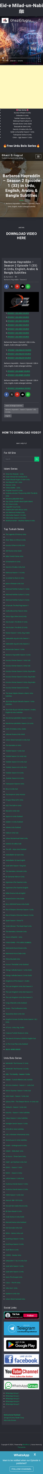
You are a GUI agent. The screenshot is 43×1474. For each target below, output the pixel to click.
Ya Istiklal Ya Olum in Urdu (15, 578)
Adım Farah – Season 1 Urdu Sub (17, 1096)
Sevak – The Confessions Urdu (16, 1008)
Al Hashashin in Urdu (13, 561)
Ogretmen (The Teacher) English (17, 888)
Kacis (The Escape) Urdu (14, 1277)
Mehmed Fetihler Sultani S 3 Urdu (17, 600)
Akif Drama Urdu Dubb (14, 551)
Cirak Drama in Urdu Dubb (15, 1217)
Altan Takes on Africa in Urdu (16, 540)
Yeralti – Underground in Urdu (16, 1145)
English (7, 416)
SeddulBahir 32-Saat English (15, 860)
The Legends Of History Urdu (16, 534)
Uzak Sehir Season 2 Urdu (15, 1272)
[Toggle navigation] (38, 156)
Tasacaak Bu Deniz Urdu (22, 126)
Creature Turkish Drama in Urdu (17, 1033)
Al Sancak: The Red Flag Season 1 (17, 605)
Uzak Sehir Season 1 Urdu (15, 1266)
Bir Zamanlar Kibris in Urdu (15, 877)
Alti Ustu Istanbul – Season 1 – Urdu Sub (20, 1085)
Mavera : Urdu (11, 485)
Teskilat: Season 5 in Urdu (15, 773)
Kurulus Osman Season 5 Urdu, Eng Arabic (20, 682)
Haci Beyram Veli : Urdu (14, 482)
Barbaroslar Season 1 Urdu (15, 649)
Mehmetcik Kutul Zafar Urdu (16, 953)
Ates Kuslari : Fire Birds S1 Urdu (16, 622)
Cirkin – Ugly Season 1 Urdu (22, 137)
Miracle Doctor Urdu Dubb (22, 124)
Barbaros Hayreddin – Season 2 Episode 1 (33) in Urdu (20, 411)
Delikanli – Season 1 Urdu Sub (16, 1107)
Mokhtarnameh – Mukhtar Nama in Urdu (20, 520)
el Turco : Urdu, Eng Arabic (15, 1027)
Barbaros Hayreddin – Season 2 (15, 280)
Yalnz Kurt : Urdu (11, 1288)
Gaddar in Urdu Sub (13, 1293)
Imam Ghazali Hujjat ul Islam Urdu (18, 479)
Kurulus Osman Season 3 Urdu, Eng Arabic (20, 671)
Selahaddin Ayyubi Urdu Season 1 (17, 638)
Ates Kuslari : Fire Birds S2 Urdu (16, 627)
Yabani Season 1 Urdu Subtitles (17, 1118)
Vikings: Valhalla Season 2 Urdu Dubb (19, 975)
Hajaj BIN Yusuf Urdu (13, 507)
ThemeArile (21, 1447)
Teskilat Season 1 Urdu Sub (15, 751)
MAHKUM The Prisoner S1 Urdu (17, 1063)
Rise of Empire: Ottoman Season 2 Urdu (20, 915)
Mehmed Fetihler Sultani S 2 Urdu (17, 594)
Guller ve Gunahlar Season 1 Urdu (22, 132)
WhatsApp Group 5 (12, 1404)
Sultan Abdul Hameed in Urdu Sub (18, 740)
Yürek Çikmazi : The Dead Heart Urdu (19, 926)
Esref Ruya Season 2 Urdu (15, 1244)
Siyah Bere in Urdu (12, 1250)
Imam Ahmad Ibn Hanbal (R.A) (16, 477)
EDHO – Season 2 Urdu (14, 1173)
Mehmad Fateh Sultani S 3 (22, 121)
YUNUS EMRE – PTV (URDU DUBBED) (18, 942)
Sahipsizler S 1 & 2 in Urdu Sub (16, 1261)
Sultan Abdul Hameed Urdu (15, 1299)
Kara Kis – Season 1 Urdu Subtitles (18, 1112)
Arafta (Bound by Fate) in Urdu (16, 611)
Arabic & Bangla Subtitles (13, 405)
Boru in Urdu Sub (12, 789)
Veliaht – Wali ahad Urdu (14, 1151)
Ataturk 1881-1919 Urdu (14, 1200)
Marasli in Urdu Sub (12, 811)
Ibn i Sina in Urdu (12, 504)
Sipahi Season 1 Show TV (14, 920)
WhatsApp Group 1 (12, 1393)
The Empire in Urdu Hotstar (15, 794)
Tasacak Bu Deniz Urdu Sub (15, 1014)
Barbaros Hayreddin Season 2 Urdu (18, 655)
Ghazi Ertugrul (12, 155)
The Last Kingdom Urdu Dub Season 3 (19, 986)
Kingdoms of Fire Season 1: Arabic (17, 981)
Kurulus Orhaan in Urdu (22, 113)
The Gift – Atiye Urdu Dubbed (16, 849)
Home (21, 200)
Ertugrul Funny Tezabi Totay (14, 1418)
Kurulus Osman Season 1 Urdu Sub (18, 660)
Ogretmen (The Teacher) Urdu (16, 882)
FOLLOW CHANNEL (22, 1469)
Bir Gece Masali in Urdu (14, 1211)
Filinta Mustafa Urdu (13, 959)
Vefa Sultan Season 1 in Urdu (16, 515)
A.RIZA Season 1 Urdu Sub (15, 1178)
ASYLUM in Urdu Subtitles (15, 1129)
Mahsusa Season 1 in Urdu (15, 572)
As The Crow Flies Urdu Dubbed (17, 1044)
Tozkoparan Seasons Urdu (15, 784)
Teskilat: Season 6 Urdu (22, 118)
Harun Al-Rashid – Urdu (14, 937)
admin (9, 277)
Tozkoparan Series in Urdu (22, 135)
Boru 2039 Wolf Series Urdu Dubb (17, 904)
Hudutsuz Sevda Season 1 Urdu (17, 1184)
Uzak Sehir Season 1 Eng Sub (16, 866)
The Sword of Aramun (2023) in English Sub (21, 1038)
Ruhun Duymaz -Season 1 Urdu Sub (18, 1090)
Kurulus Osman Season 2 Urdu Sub (18, 666)
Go (37, 459)
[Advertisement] (21, 87)
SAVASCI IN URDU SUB (13, 844)
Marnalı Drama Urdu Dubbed (16, 1222)
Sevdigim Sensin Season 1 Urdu (17, 1123)
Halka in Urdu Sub (12, 833)
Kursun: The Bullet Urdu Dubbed (17, 964)
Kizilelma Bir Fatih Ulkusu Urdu (16, 510)
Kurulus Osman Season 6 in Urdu (17, 688)
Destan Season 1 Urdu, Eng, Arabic (18, 633)
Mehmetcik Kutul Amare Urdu (16, 948)
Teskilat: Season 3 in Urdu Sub (16, 762)
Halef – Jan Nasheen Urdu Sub (16, 1162)
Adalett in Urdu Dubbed (14, 822)
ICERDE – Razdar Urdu (13, 1255)
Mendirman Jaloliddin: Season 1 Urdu (19, 718)
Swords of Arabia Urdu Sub (22, 129)
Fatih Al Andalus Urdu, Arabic (16, 729)
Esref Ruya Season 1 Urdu (15, 1239)
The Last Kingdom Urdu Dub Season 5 (19, 997)
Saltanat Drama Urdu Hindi (15, 734)
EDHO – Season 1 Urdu (14, 1167)
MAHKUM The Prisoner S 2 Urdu (17, 1069)
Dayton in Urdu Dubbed (14, 816)
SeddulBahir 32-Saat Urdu (15, 855)
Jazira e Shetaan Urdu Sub (15, 583)
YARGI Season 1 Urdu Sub (15, 1195)
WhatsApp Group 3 (12, 1398)
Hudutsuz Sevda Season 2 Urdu (17, 1189)
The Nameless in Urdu (13, 745)
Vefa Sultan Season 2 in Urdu (16, 518)
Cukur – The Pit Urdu (13, 1283)
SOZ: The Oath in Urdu (13, 805)
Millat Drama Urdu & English (15, 893)
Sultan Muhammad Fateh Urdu (17, 838)
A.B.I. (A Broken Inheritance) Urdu (17, 1134)
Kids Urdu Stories (10, 1420)
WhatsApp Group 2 (12, 1396)
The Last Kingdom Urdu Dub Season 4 (19, 992)
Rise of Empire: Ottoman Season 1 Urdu (20, 909)
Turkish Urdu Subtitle (19, 1080)
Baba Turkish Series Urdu (14, 556)
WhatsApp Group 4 (12, 1401)
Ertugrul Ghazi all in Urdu (14, 800)
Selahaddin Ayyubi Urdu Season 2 (17, 644)
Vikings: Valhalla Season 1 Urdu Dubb (19, 970)
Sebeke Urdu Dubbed (13, 827)
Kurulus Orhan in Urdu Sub (15, 545)
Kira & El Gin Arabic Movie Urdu (17, 1206)
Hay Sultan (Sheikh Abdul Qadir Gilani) (19, 501)
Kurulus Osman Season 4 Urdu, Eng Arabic (20, 677)
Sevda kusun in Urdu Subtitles (16, 1140)
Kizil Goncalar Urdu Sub (14, 1228)
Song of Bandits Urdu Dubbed (16, 1003)
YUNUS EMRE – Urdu (13, 488)
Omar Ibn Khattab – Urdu (15, 474)
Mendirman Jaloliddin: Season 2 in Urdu (19, 723)
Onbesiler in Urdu (22, 115)
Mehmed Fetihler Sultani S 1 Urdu (17, 589)
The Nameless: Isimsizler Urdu (16, 871)
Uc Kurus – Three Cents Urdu (16, 1156)
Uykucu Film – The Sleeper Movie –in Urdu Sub (22, 1101)
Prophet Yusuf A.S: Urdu (14, 490)
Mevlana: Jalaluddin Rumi (14, 499)
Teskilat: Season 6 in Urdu (15, 778)
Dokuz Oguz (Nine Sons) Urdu (16, 616)
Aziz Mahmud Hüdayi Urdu (15, 512)
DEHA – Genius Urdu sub (14, 1233)
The (18, 1074)
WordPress (26, 1445)
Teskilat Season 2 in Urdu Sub (16, 756)
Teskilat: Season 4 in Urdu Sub (16, 767)
